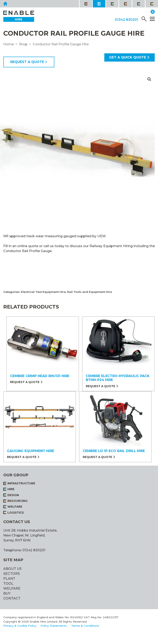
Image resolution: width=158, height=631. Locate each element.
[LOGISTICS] (151, 3)
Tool (8, 583)
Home (8, 44)
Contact (11, 598)
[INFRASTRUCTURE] (85, 3)
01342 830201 (126, 19)
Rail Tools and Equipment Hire (89, 291)
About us (12, 569)
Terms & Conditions (85, 625)
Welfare (11, 588)
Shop (23, 44)
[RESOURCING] (125, 3)
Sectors (11, 574)
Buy (6, 593)
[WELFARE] (138, 3)
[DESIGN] (111, 3)
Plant (9, 579)
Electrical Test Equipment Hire (43, 291)
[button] (149, 79)
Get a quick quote (127, 57)
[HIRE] (98, 3)
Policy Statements (54, 625)
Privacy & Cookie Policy (19, 625)
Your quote (140, 12)
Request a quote (27, 62)
